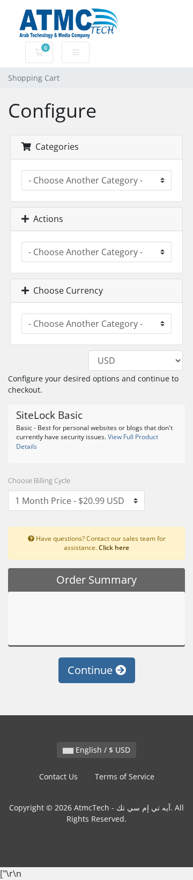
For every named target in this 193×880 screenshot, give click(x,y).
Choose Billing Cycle (39, 480)
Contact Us (58, 776)
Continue (91, 670)
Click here (114, 547)
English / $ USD (101, 750)
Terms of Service (124, 776)
